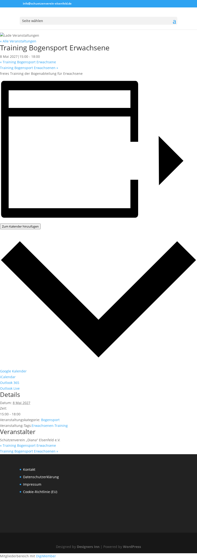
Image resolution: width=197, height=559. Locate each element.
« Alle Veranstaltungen (18, 41)
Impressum (32, 484)
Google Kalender (13, 371)
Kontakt (29, 469)
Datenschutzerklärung (41, 477)
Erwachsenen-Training (50, 425)
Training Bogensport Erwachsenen (29, 67)
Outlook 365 (9, 382)
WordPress (132, 546)
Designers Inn (88, 546)
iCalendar (8, 377)
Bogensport (50, 420)
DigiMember (46, 556)
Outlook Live (10, 388)
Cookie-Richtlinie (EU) (40, 491)
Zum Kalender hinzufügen (20, 226)
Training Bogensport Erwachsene (28, 62)
